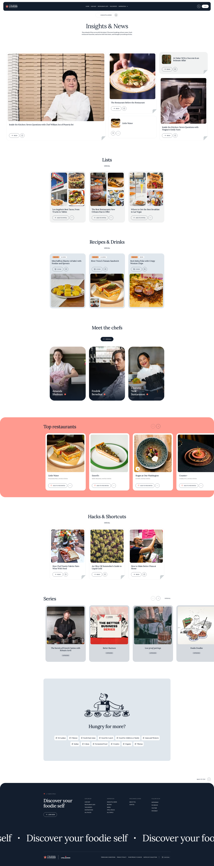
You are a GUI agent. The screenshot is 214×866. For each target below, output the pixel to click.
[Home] (11, 5)
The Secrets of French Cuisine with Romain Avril (65, 649)
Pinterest (155, 810)
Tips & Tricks (111, 809)
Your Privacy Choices (135, 857)
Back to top (201, 779)
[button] (198, 6)
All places (88, 812)
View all (107, 166)
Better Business (109, 648)
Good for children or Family (129, 738)
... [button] (72, 218)
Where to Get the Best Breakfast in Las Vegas (145, 210)
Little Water (127, 123)
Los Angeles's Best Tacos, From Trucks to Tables (65, 210)
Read (15, 135)
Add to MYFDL (62, 217)
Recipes (109, 804)
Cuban (86, 744)
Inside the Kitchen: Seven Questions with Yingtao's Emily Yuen (180, 128)
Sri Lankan (62, 738)
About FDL (132, 802)
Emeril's (95, 475)
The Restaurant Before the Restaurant (128, 102)
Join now (51, 814)
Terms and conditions (108, 857)
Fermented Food (101, 744)
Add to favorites (113, 133)
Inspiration (122, 6)
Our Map (93, 6)
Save (22, 135)
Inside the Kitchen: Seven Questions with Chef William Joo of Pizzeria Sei (41, 124)
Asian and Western (152, 738)
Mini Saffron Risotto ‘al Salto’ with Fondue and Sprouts (66, 262)
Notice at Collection (150, 857)
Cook (59, 269)
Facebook (155, 805)
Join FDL (131, 804)
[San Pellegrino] (65, 858)
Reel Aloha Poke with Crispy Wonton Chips (142, 262)
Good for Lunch (107, 738)
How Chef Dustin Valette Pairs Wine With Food (65, 567)
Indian (76, 744)
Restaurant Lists (103, 6)
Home (87, 6)
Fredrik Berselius (97, 392)
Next (158, 426)
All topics (110, 812)
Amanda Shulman (57, 392)
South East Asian (89, 738)
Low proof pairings (153, 648)
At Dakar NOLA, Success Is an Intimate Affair (186, 59)
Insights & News (106, 15)
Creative (116, 744)
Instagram (155, 802)
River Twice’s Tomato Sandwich (105, 261)
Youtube (154, 808)
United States (166, 857)
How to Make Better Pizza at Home (143, 567)
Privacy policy (121, 857)
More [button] (118, 133)
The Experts (113, 6)
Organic (128, 744)
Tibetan (140, 744)
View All (108, 339)
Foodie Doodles (196, 648)
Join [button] (205, 6)
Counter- (183, 475)
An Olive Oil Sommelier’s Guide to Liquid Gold (107, 567)
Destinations (89, 809)
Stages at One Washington (147, 475)
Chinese (74, 738)
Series (109, 807)
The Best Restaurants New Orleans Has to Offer (103, 210)
